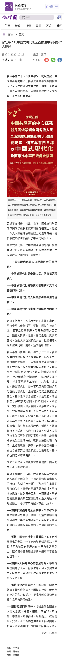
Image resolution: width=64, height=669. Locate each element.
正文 (21, 34)
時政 (17, 25)
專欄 (38, 25)
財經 (59, 25)
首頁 (7, 25)
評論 (48, 25)
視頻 (28, 25)
